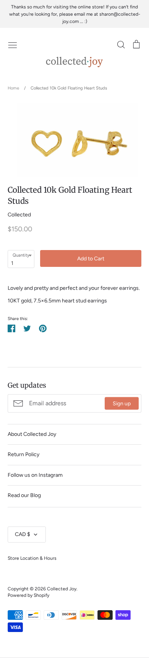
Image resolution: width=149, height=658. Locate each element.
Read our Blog (24, 495)
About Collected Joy (32, 434)
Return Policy (23, 454)
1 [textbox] (12, 263)
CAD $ (22, 534)
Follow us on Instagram (35, 475)
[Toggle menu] (13, 44)
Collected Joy (61, 588)
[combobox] (21, 259)
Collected (19, 214)
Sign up (122, 403)
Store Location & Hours (32, 558)
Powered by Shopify (28, 595)
